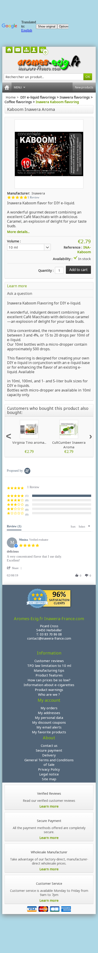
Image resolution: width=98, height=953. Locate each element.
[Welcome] (9, 50)
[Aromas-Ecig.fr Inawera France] (49, 63)
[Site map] (26, 50)
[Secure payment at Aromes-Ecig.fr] (49, 908)
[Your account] (34, 50)
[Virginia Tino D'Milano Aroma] (29, 429)
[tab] (14, 527)
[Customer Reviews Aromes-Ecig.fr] (49, 599)
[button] (28, 496)
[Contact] (18, 50)
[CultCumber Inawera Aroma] (69, 429)
